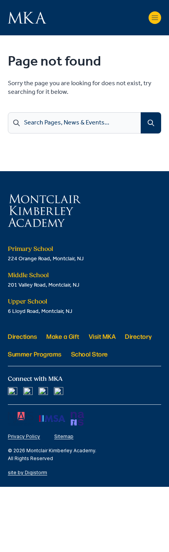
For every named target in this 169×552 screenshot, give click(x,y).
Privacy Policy (24, 436)
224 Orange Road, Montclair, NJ (46, 259)
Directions (22, 336)
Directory (138, 336)
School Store (89, 354)
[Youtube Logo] (58, 392)
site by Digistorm (27, 472)
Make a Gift (62, 336)
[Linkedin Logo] (43, 392)
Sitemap (63, 436)
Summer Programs (35, 354)
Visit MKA (102, 336)
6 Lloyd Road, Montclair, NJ (40, 311)
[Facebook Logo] (12, 392)
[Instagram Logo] (28, 392)
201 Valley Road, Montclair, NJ (43, 285)
